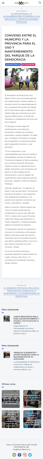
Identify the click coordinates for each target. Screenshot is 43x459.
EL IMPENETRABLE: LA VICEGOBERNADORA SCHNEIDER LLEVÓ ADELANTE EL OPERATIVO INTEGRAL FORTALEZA (21, 18)
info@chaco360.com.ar (21, 449)
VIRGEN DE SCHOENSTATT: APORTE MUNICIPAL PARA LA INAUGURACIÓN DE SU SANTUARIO (26, 356)
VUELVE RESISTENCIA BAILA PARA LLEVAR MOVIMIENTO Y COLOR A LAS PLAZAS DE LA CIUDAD (26, 320)
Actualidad (28, 64)
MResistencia (13, 64)
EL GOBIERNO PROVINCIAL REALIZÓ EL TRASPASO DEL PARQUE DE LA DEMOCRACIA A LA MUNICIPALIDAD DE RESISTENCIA (21, 292)
